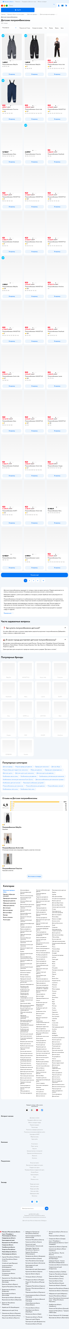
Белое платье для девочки (42, 948)
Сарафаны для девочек (26, 927)
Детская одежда (32, 14)
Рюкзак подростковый (58, 1063)
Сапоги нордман (40, 1083)
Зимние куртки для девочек (41, 940)
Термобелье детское (41, 1055)
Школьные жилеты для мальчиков (26, 942)
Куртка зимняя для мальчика (25, 1048)
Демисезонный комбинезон (40, 1005)
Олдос (53, 961)
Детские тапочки (40, 1096)
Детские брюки (40, 1068)
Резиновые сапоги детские (59, 890)
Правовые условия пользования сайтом (34, 1215)
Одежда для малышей (25, 979)
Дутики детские (56, 933)
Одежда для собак (34, 1193)
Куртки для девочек (41, 963)
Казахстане (37, 1220)
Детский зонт (55, 1096)
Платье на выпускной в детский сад (26, 981)
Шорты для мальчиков (26, 1069)
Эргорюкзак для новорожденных (24, 994)
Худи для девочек (40, 959)
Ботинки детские (56, 939)
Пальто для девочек (41, 932)
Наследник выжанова (57, 970)
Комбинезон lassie (41, 1024)
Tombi (53, 925)
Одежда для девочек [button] (9, 901)
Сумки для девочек (57, 1094)
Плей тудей (55, 959)
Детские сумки (56, 1077)
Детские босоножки (57, 923)
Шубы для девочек (41, 912)
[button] (17, 10)
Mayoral (54, 974)
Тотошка (54, 991)
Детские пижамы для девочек (41, 915)
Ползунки (38, 1015)
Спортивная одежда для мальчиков (26, 1038)
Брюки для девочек (41, 950)
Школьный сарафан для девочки (26, 961)
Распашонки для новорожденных (24, 987)
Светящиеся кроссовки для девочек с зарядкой (42, 988)
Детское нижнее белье (58, 1052)
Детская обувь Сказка (57, 903)
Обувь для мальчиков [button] (9, 903)
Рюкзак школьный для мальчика (25, 907)
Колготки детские (56, 1039)
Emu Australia (55, 1016)
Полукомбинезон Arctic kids (13, 848)
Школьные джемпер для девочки (26, 954)
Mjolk (53, 1004)
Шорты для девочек (41, 937)
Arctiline (54, 1029)
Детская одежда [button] (8, 910)
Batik (53, 1001)
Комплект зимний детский (43, 1053)
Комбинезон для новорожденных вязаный (26, 1024)
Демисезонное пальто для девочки (43, 901)
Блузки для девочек (41, 961)
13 (43, 580)
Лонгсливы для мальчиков (27, 1075)
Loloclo (54, 993)
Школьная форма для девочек (25, 893)
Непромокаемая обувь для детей (59, 944)
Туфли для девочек (41, 983)
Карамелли (55, 1012)
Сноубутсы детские (41, 1077)
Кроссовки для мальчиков (43, 981)
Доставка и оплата (34, 1118)
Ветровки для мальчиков (26, 1041)
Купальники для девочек (58, 1037)
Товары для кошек (34, 1184)
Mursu (53, 946)
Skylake (22, 951)
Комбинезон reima (41, 1011)
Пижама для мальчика (25, 1065)
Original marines (56, 980)
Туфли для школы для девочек (25, 935)
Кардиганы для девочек (42, 897)
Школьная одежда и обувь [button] (9, 891)
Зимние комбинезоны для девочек (43, 890)
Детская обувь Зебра (57, 905)
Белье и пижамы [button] (8, 917)
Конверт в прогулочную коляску (26, 1000)
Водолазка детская (41, 1047)
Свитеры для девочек (41, 917)
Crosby (54, 1008)
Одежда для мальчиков (26, 1073)
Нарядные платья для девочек (25, 1082)
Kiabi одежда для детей (58, 1027)
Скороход (54, 927)
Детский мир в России (28, 1220)
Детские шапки (56, 1065)
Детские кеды (55, 951)
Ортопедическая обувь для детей (43, 1080)
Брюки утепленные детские (41, 1072)
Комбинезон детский (41, 1002)
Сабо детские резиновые (58, 941)
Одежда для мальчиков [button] (10, 898)
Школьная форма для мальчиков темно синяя (26, 957)
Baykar (53, 1020)
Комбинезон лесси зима (42, 1036)
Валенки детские (56, 900)
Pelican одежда (56, 989)
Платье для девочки (25, 1085)
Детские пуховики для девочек (42, 923)
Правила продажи (34, 1125)
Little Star (54, 1018)
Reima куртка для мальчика (27, 1080)
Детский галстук (56, 1079)
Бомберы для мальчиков (26, 1067)
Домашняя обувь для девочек (41, 991)
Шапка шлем (55, 1070)
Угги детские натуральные (58, 898)
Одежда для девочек (41, 908)
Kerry (53, 976)
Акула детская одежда (57, 955)
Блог (34, 1177)
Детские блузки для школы (27, 904)
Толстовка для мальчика (26, 1053)
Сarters (54, 995)
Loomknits (55, 982)
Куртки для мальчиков (26, 1036)
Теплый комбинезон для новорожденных (26, 1009)
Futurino (54, 987)
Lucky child (55, 1023)
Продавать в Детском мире (35, 1120)
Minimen (54, 1006)
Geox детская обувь (57, 896)
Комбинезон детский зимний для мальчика (25, 1060)
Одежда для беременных (42, 998)
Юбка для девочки (25, 1091)
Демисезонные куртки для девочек (43, 920)
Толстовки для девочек (26, 1093)
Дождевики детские (41, 1049)
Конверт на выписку (25, 976)
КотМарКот (55, 1035)
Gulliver (54, 957)
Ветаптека (34, 1196)
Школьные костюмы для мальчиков (26, 945)
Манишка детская (56, 1088)
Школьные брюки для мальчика (26, 901)
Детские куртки (40, 1013)
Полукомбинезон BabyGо (11, 827)
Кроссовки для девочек (42, 985)
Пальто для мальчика (25, 1063)
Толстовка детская (41, 1042)
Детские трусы (56, 1054)
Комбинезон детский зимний (41, 1008)
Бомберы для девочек (41, 955)
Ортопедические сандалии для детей (57, 930)
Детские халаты (56, 1048)
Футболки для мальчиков (26, 1045)
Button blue (55, 978)
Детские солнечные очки (58, 1086)
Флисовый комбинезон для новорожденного (26, 1021)
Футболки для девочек (42, 899)
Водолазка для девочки (42, 979)
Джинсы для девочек (41, 946)
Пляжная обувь (56, 949)
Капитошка (55, 1025)
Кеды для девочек (40, 994)
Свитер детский (40, 1070)
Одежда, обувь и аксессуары (15, 14)
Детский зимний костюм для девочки (42, 943)
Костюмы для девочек (41, 957)
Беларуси (44, 1220)
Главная (3, 14)
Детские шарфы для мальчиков (57, 1081)
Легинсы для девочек (41, 910)
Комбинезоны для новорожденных (25, 990)
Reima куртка (39, 1038)
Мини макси (55, 1014)
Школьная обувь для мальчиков (25, 938)
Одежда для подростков (42, 1026)
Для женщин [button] (7, 908)
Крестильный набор (25, 1003)
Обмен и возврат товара (34, 1122)
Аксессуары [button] (6, 920)
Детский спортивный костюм (41, 1018)
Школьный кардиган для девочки (26, 948)
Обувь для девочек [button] (8, 905)
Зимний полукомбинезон (43, 1066)
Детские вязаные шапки (58, 1084)
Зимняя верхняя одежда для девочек (42, 934)
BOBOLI (54, 1033)
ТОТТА (54, 1031)
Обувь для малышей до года (26, 1013)
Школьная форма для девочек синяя (25, 914)
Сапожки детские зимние (58, 907)
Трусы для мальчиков (57, 1050)
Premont (54, 1010)
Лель (53, 999)
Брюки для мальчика (25, 1043)
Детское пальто (40, 1059)
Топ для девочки (56, 1056)
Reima (53, 963)
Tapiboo (54, 892)
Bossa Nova (55, 997)
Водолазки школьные (25, 970)
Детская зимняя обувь (57, 935)
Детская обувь (40, 1075)
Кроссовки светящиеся (42, 1085)
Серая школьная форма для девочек (27, 924)
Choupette (55, 968)
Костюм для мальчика (25, 1051)
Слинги (38, 1000)
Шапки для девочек (57, 1072)
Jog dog (54, 894)
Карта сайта (35, 1139)
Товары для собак (34, 1189)
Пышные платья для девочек (41, 905)
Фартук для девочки (25, 929)
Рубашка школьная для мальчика (26, 920)
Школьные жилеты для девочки (26, 964)
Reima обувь (55, 916)
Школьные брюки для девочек (26, 931)
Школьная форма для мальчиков (25, 898)
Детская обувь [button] (7, 912)
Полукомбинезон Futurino (12, 868)
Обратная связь (34, 1136)
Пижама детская (56, 1046)
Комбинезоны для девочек (43, 926)
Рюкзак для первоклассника (56, 1067)
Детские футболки (41, 1028)
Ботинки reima (56, 921)
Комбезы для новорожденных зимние (26, 997)
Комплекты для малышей (26, 1034)
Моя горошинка (24, 1027)
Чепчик (54, 1058)
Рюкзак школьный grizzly (26, 895)
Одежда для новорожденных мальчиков (24, 1017)
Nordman (38, 1087)
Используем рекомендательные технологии (34, 1217)
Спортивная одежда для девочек (42, 929)
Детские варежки (56, 1061)
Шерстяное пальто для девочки (42, 969)
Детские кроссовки (41, 1093)
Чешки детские (40, 1089)
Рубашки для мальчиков (26, 1055)
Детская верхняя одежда (47, 14)
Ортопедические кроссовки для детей (57, 912)
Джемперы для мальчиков (27, 1071)
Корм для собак (35, 1191)
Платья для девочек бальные (41, 894)
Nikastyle (54, 984)
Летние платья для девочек (43, 952)
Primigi (54, 909)
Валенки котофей (56, 919)
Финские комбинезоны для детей (42, 1033)
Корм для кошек (34, 1186)
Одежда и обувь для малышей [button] (9, 895)
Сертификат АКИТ (34, 1134)
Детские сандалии (57, 914)
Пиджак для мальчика (41, 1063)
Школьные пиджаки (25, 972)
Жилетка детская (40, 1044)
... (40, 580)
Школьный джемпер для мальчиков (26, 967)
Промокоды (34, 1127)
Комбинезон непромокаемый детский (42, 1021)
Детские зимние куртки (42, 1057)
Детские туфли (40, 996)
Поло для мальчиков (25, 1057)
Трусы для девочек (57, 1044)
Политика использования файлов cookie (34, 1132)
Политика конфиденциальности (34, 1129)
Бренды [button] (5, 915)
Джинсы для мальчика (25, 1078)
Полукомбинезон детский (43, 1031)
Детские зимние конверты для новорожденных (27, 1006)
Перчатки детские (57, 1074)
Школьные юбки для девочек (25, 910)
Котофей (54, 953)
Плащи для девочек (41, 1040)
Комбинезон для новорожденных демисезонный (24, 1030)
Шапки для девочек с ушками (57, 1091)
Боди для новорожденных (27, 984)
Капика (54, 972)
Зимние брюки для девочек (41, 976)
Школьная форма (24, 890)
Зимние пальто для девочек (25, 1088)
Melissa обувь (55, 937)
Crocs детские (40, 1091)
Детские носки (56, 1042)
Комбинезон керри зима (42, 1051)
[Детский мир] (4, 6)
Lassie (53, 965)
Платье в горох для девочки (41, 972)
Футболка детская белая (42, 1061)
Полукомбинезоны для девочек (42, 966)
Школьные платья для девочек (25, 917)
